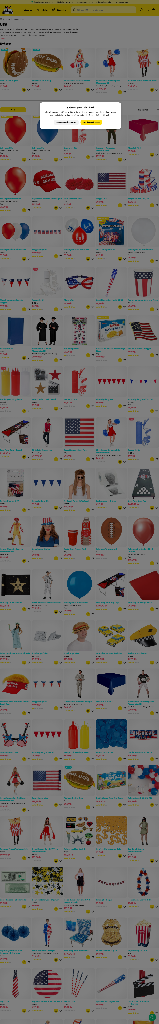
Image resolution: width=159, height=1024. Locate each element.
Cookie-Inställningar (66, 122)
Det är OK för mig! (91, 122)
